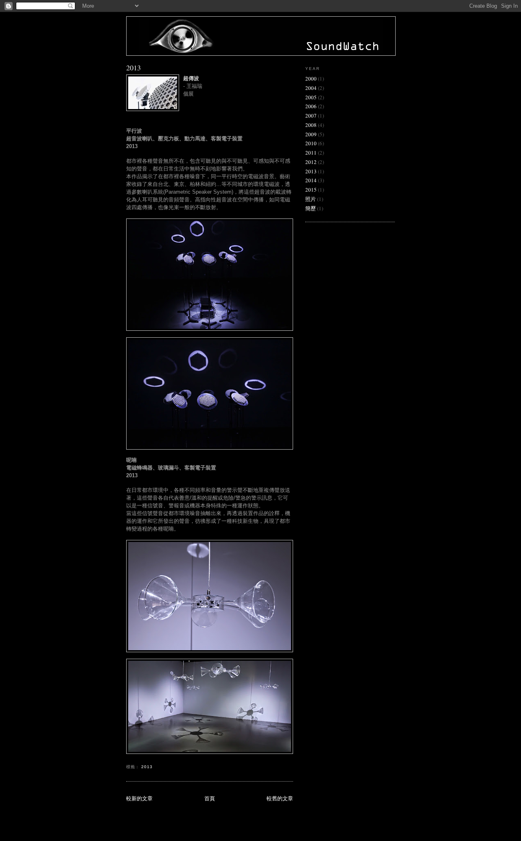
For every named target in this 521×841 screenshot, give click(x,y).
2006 (311, 106)
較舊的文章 (280, 798)
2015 (311, 189)
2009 (311, 134)
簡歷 (310, 208)
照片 (310, 199)
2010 (311, 143)
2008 (311, 125)
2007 (311, 115)
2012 (311, 162)
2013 (133, 67)
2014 (311, 180)
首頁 (209, 798)
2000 (311, 78)
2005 (311, 97)
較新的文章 (139, 798)
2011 (311, 152)
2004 (311, 88)
